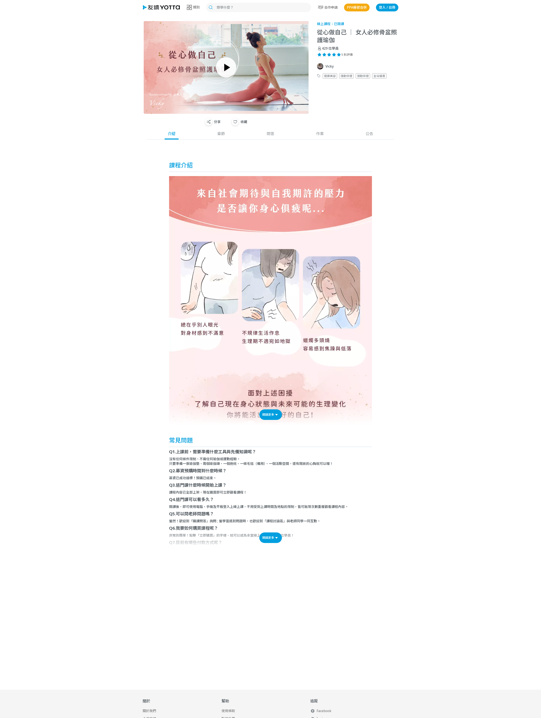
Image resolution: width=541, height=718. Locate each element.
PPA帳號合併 (357, 7)
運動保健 (346, 76)
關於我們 (149, 710)
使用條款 (228, 710)
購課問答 (199, 521)
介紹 (171, 133)
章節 (221, 133)
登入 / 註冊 (387, 7)
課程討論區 (274, 521)
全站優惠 (379, 76)
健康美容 (330, 76)
